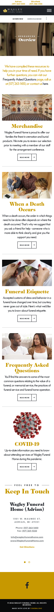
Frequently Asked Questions (19, 79)
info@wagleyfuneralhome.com (27, 537)
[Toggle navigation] (49, 10)
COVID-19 (27, 444)
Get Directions (27, 547)
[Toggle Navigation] (46, 18)
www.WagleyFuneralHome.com (27, 540)
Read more (28, 157)
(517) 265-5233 (29, 530)
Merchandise (34, 19)
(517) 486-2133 (35, 3)
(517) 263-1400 (18, 3)
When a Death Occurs (27, 206)
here (45, 84)
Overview (18, 19)
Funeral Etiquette (27, 291)
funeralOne (36, 608)
